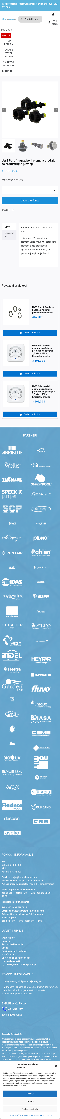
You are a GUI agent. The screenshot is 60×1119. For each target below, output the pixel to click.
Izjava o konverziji (11, 961)
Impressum (47, 1115)
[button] (55, 1066)
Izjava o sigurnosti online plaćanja (19, 964)
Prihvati (30, 1093)
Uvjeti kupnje (8, 937)
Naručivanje (8, 954)
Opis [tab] (7, 226)
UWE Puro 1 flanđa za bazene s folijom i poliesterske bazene (43, 310)
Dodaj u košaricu (30, 200)
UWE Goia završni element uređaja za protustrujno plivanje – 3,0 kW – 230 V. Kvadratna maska (43, 351)
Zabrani (30, 1101)
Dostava (6, 941)
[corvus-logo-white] (12, 1007)
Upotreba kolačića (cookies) (16, 957)
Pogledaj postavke (30, 1109)
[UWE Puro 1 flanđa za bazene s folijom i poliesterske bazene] (16, 312)
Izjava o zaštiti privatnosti (32, 1115)
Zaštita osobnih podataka (14, 951)
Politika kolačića (15, 1115)
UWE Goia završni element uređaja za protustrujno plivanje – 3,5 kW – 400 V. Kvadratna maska (43, 391)
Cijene (5, 947)
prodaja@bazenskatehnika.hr (31, 4)
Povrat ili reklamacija (12, 944)
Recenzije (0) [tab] (9, 235)
